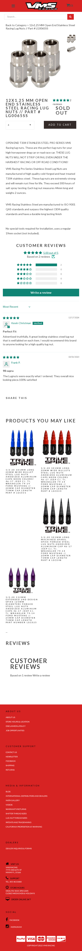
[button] (61, 100)
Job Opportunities (15, 730)
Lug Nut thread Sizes (16, 818)
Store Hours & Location (18, 722)
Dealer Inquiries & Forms (19, 848)
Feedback (11, 761)
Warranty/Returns (16, 809)
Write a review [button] (41, 292)
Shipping (10, 765)
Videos (9, 805)
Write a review (41, 675)
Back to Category (16, 25)
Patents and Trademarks (18, 822)
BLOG (8, 791)
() (71, 5)
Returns (10, 770)
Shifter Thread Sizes (16, 813)
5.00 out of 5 (50, 252)
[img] (11, 317)
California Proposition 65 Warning (24, 827)
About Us (10, 717)
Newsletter (12, 756)
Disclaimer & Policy (16, 726)
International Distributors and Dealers (26, 796)
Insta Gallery (13, 800)
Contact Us (11, 752)
